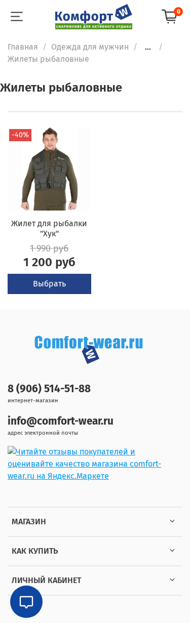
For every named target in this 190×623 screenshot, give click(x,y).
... (148, 47)
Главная (23, 47)
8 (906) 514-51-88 (49, 389)
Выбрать (49, 283)
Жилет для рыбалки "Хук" (49, 228)
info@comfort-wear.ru (60, 421)
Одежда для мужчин (90, 47)
